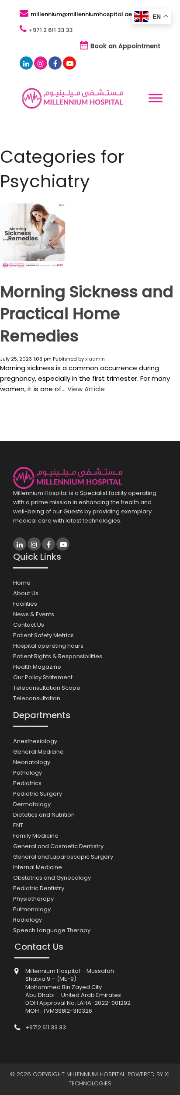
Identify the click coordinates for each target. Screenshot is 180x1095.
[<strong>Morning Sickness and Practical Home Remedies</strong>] (33, 264)
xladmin (95, 358)
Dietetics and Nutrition (44, 815)
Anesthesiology (35, 741)
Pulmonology (32, 909)
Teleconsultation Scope (46, 688)
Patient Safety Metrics (43, 635)
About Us (25, 593)
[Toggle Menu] (156, 98)
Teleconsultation (36, 698)
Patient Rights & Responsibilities (57, 656)
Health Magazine (37, 667)
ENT (18, 825)
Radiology (27, 920)
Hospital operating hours (48, 646)
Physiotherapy (33, 899)
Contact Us (28, 625)
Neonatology (31, 762)
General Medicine (38, 752)
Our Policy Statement (43, 677)
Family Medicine (36, 836)
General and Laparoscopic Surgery (63, 857)
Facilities (25, 604)
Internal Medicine (37, 867)
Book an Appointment (125, 46)
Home (22, 583)
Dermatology (32, 804)
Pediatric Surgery (37, 794)
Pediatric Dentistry (38, 888)
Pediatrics (27, 783)
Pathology (27, 773)
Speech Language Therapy (51, 930)
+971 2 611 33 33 (51, 30)
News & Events (33, 614)
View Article (86, 388)
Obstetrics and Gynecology (52, 878)
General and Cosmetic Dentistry (58, 846)
